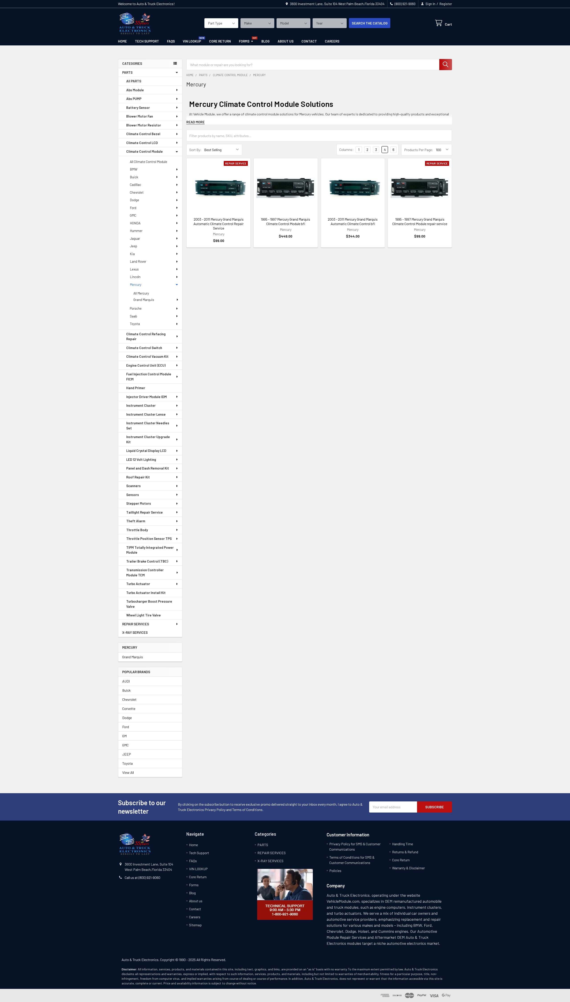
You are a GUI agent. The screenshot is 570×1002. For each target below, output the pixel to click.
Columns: (346, 149)
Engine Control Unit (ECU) (146, 365)
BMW (133, 169)
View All (128, 772)
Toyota (135, 324)
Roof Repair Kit (138, 477)
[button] (285, 894)
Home (122, 41)
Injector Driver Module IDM (146, 397)
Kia (132, 254)
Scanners (133, 486)
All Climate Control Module (148, 162)
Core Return (220, 41)
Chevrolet (137, 192)
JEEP (126, 754)
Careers (332, 41)
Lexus (134, 269)
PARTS (127, 72)
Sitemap (195, 925)
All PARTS (133, 81)
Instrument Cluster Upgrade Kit (148, 439)
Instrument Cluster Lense (146, 414)
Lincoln (135, 277)
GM (124, 736)
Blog (265, 41)
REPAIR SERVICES (135, 624)
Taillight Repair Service (144, 512)
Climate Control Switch (144, 348)
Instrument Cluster (141, 405)
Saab (133, 316)
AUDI (126, 681)
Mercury (135, 285)
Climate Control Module (144, 151)
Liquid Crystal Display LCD (146, 451)
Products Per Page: (418, 150)
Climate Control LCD (142, 143)
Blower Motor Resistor (143, 125)
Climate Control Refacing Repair (146, 336)
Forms (244, 41)
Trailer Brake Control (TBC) (147, 561)
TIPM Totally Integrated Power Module (150, 550)
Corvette (128, 708)
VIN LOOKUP (192, 41)
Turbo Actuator (138, 584)
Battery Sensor (138, 108)
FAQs (171, 41)
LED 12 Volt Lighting (141, 459)
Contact (309, 41)
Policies (335, 870)
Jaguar (135, 238)
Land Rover (138, 261)
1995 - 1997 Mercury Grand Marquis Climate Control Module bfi (285, 221)
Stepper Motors (138, 503)
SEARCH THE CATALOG (370, 23)
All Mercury (141, 293)
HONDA (135, 223)
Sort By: (195, 150)
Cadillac (135, 185)
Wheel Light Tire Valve (143, 615)
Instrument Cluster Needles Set (147, 425)
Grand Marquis (143, 300)
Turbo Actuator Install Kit (146, 593)
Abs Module (135, 90)
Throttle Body (137, 530)
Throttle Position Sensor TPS (149, 539)
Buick (134, 177)
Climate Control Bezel (143, 134)
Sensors (132, 495)
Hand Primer (135, 388)
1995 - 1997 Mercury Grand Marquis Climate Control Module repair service (419, 221)
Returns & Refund (405, 852)
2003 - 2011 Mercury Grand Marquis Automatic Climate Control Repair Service (218, 223)
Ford (133, 208)
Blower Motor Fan (139, 116)
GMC (133, 215)
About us (285, 41)
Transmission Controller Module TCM (145, 572)
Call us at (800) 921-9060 (142, 877)
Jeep (133, 246)
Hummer (136, 231)
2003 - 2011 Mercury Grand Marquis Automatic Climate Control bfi (353, 221)
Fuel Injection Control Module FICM (148, 376)
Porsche (136, 308)
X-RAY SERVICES (135, 632)
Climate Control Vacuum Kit (147, 356)
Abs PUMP (133, 99)
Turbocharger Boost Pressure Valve (149, 603)
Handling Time (402, 844)
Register (445, 4)
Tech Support (147, 41)
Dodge (134, 200)
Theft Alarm (135, 521)
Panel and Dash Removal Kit (147, 468)
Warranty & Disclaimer (408, 868)
